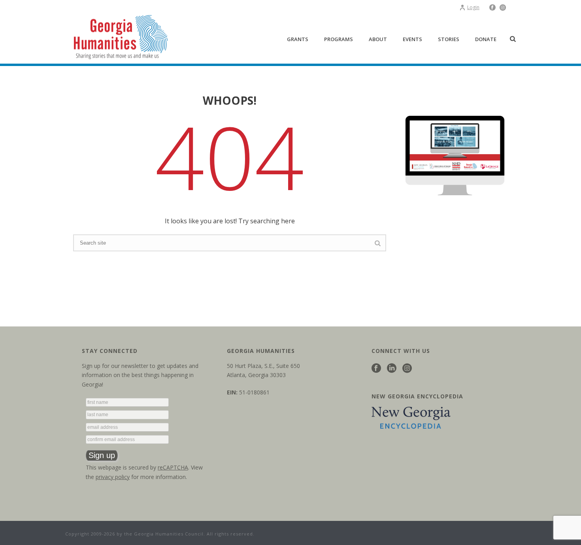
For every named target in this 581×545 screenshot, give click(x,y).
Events (412, 39)
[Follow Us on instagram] (407, 368)
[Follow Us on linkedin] (391, 368)
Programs (338, 39)
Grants (297, 39)
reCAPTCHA (173, 467)
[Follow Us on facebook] (376, 368)
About (378, 39)
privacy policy (113, 477)
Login (473, 7)
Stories (448, 39)
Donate (485, 39)
